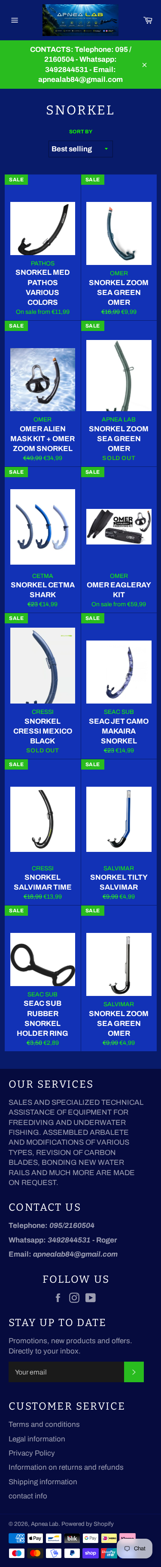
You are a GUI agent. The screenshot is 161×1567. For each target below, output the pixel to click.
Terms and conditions (44, 1424)
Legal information (37, 1439)
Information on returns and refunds (66, 1467)
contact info (28, 1496)
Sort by (80, 132)
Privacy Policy (32, 1453)
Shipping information (43, 1482)
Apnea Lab (44, 1524)
